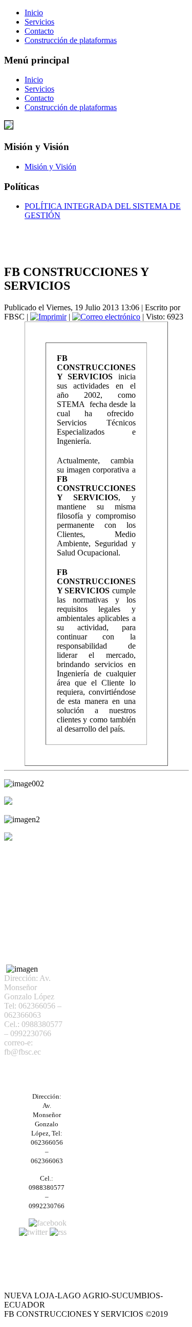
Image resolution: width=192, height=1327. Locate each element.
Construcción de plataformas (71, 40)
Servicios (39, 21)
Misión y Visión (50, 166)
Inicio (34, 12)
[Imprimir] (48, 316)
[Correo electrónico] (106, 316)
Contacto (39, 31)
